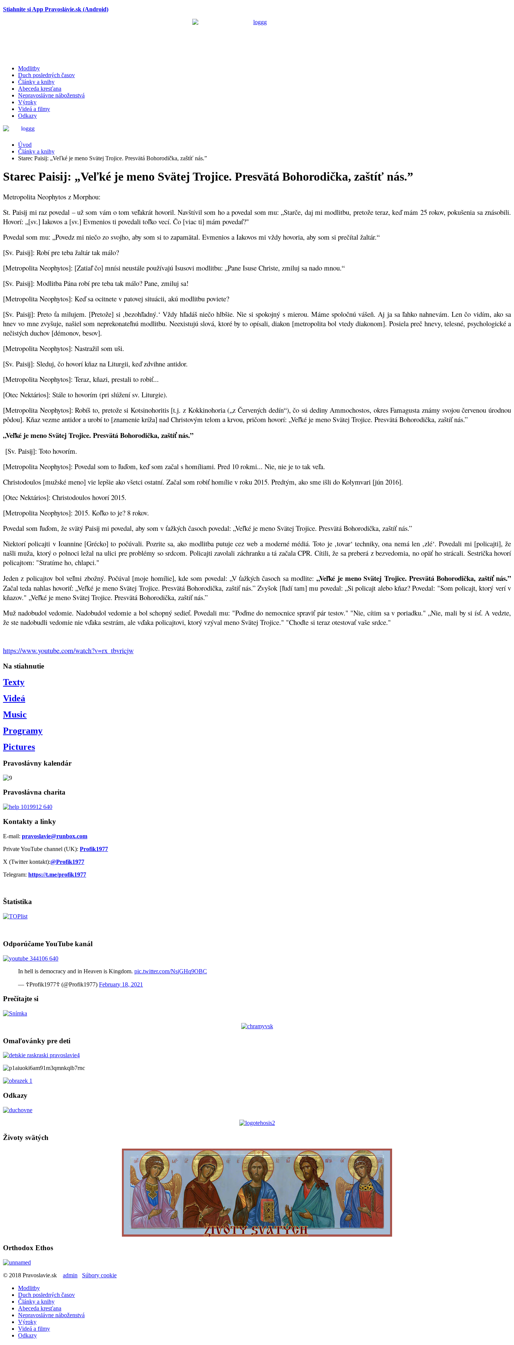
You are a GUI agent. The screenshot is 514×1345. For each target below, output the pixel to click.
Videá (14, 698)
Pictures (19, 747)
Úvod (25, 144)
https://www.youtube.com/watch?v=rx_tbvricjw (68, 650)
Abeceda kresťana (39, 88)
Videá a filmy (34, 109)
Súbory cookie (99, 1275)
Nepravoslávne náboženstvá (51, 95)
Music (15, 714)
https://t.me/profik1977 (57, 874)
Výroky (27, 102)
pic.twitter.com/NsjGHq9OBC (170, 971)
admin (70, 1275)
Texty (13, 682)
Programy (23, 731)
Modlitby (29, 68)
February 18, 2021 (121, 984)
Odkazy (27, 115)
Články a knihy (36, 82)
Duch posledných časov (46, 75)
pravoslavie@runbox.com (54, 836)
